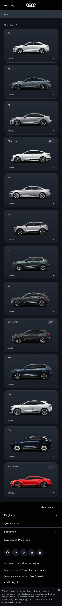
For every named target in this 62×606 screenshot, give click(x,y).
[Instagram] (23, 552)
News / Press (20, 570)
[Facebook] (7, 552)
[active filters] (54, 14)
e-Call (7, 582)
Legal (41, 570)
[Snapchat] (39, 552)
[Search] (12, 5)
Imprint (33, 570)
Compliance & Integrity (15, 576)
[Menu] (6, 5)
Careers (8, 570)
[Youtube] (15, 552)
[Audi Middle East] (31, 5)
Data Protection (37, 576)
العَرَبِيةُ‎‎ (15, 582)
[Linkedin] (31, 552)
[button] (31, 515)
